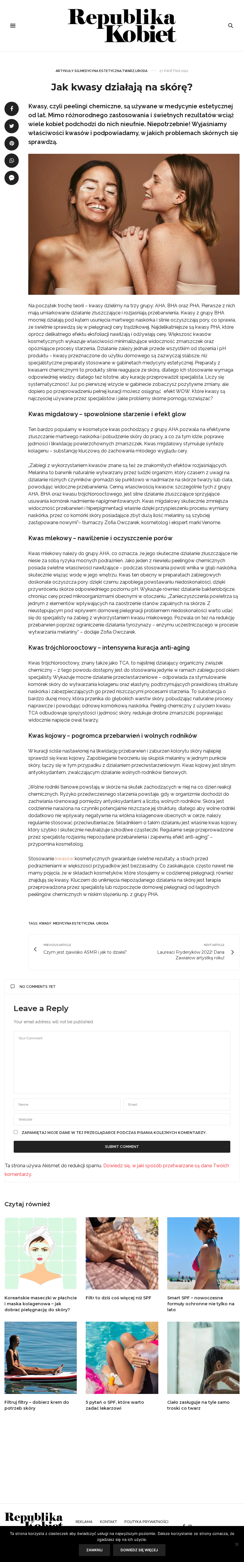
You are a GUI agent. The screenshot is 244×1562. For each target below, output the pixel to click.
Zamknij (94, 1550)
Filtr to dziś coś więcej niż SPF (118, 1298)
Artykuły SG (67, 71)
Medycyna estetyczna (100, 71)
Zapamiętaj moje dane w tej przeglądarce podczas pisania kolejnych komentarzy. (114, 1133)
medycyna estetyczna (73, 923)
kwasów (64, 858)
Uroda (141, 71)
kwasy (45, 923)
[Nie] (237, 1544)
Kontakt (108, 1521)
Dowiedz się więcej (139, 1550)
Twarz (128, 71)
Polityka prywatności (146, 1521)
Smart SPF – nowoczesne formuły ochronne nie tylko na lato (200, 1303)
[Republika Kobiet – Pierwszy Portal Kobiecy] (122, 25)
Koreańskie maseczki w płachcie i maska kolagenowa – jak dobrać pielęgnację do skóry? (40, 1303)
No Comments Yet (38, 987)
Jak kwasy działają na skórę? (122, 87)
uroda (102, 923)
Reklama (84, 1521)
